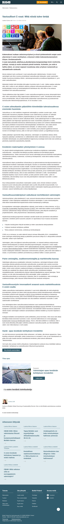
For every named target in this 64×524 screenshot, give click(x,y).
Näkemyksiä (5, 495)
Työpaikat (34, 498)
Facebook (52, 495)
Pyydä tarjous (20, 500)
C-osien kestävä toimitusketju (10, 412)
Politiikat (34, 503)
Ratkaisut (4, 500)
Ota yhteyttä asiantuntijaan (12, 350)
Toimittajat (34, 495)
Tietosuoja (5, 519)
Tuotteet (4, 498)
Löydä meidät (20, 495)
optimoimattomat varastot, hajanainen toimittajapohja (45, 246)
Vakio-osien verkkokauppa (5, 504)
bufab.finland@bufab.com (22, 517)
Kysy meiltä (20, 506)
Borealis (21, 294)
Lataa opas (39, 378)
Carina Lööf (9, 20)
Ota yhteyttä (43, 2)
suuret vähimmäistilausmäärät (13, 248)
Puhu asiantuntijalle (22, 498)
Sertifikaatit (34, 506)
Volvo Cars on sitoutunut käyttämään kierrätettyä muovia (27, 306)
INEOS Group (30, 294)
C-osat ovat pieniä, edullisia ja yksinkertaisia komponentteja (24, 62)
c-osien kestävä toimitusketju (18, 389)
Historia (34, 500)
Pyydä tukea (20, 503)
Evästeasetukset (16, 519)
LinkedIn (52, 498)
